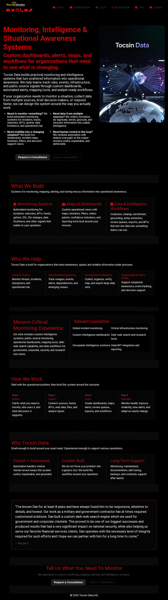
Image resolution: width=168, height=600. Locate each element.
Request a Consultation (32, 157)
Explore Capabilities (66, 157)
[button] (80, 7)
